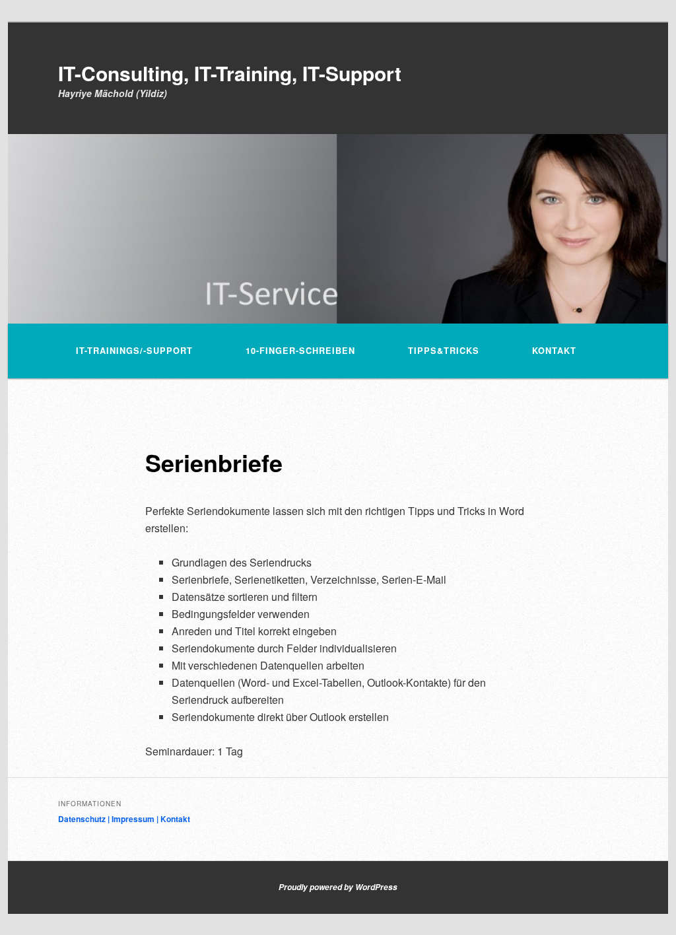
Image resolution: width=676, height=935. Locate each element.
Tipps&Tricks (443, 351)
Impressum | (136, 819)
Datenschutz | (85, 819)
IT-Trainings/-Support (134, 351)
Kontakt (554, 351)
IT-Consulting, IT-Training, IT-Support (229, 73)
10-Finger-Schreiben (300, 351)
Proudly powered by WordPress (338, 887)
